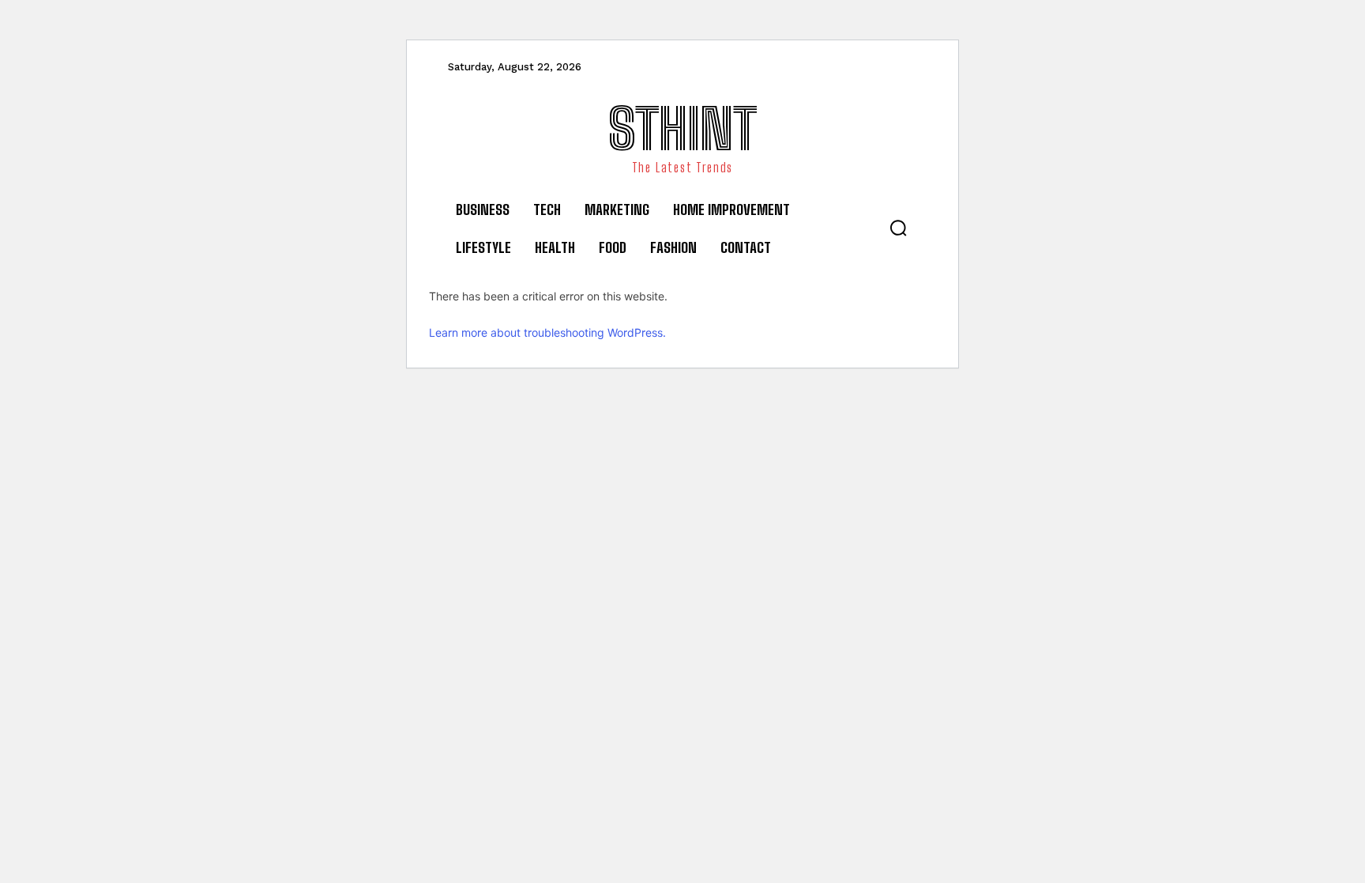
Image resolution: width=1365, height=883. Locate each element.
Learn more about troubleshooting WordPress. (547, 332)
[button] (898, 228)
